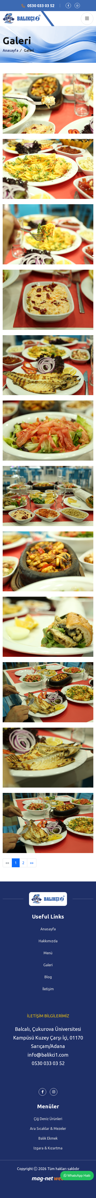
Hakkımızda (48, 941)
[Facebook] (68, 5)
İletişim (48, 989)
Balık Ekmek (48, 1138)
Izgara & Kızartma (48, 1148)
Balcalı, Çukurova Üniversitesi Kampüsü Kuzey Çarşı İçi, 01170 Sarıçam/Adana (48, 1037)
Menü (48, 953)
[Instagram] (77, 5)
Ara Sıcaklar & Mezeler (48, 1129)
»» (31, 863)
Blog (48, 977)
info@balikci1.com (48, 1054)
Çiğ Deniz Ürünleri (48, 1119)
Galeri (48, 965)
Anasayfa (10, 50)
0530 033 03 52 (40, 5)
